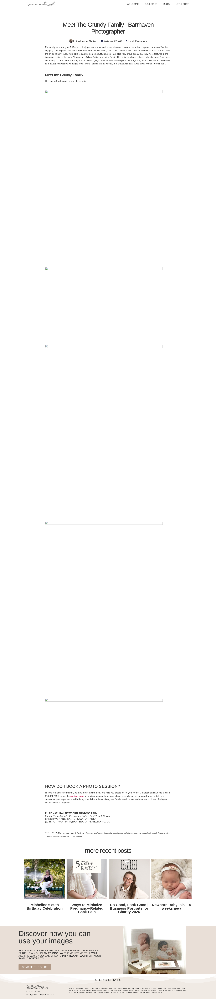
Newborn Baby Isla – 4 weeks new (171, 906)
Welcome (133, 4)
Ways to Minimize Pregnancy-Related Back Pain (86, 908)
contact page (77, 796)
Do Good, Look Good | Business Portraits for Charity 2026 (129, 908)
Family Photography (137, 41)
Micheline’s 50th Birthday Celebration (45, 906)
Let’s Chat (182, 4)
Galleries (151, 4)
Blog (166, 4)
